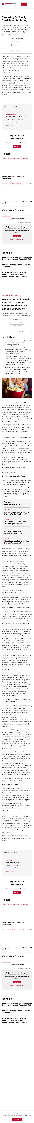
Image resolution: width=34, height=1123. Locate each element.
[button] (3, 4)
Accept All (17, 1119)
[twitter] (17, 51)
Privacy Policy (27, 1115)
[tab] (6, 215)
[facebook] (11, 51)
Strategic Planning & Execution (11, 295)
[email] (22, 51)
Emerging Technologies (9, 13)
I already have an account (17, 239)
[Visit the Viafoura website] (28, 222)
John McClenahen (17, 38)
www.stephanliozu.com (14, 868)
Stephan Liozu (17, 319)
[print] (31, 51)
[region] (17, 219)
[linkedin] (14, 51)
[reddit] (20, 51)
